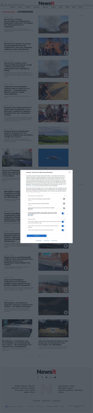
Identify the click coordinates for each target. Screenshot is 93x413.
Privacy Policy (54, 240)
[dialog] (46, 206)
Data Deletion (39, 240)
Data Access (46, 240)
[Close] (70, 172)
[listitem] (46, 196)
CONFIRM (36, 235)
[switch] (63, 199)
